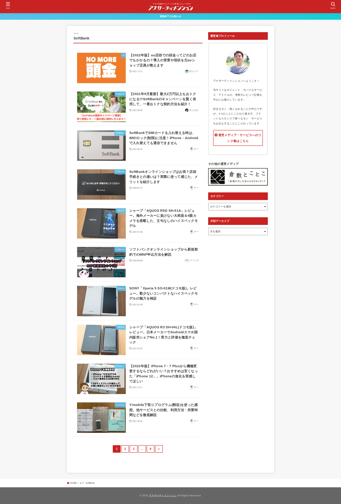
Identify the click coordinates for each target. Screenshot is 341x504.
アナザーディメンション (163, 495)
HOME (73, 483)
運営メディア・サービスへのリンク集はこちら (239, 138)
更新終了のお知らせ (170, 16)
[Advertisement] (238, 295)
